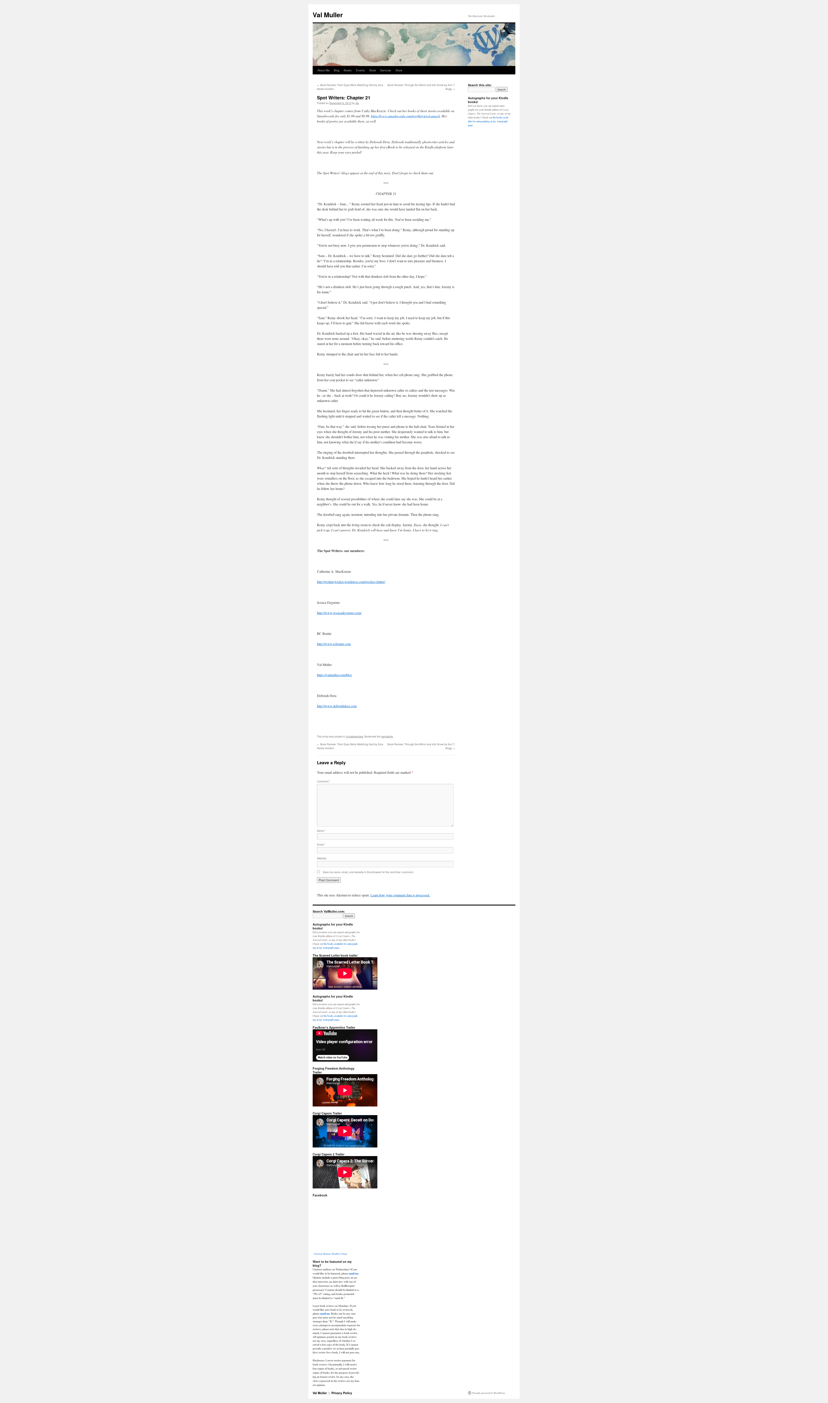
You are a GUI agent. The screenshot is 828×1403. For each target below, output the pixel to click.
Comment (323, 781)
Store (372, 70)
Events (360, 70)
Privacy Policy (341, 1393)
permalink (387, 736)
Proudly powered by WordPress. (489, 1393)
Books (348, 70)
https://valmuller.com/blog (334, 675)
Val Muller (328, 14)
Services (385, 70)
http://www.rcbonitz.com (334, 644)
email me (353, 1273)
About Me (323, 70)
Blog (336, 70)
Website (321, 858)
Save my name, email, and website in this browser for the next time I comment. (368, 872)
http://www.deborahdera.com (337, 706)
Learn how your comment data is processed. (400, 895)
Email (321, 844)
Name (321, 830)
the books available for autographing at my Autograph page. (488, 121)
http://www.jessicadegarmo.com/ (339, 612)
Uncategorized (354, 736)
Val (357, 103)
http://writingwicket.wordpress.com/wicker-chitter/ (351, 581)
